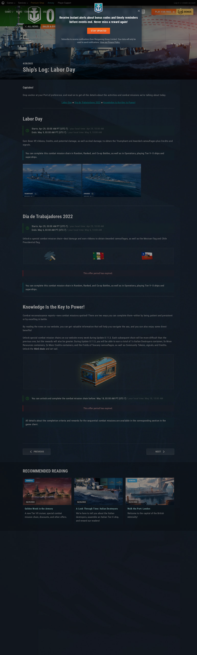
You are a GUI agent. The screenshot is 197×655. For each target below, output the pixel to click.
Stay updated (98, 30)
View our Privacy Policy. (110, 42)
